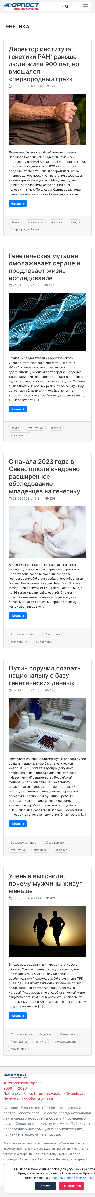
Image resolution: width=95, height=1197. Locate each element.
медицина (20, 642)
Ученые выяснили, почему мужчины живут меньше (46, 883)
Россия (62, 850)
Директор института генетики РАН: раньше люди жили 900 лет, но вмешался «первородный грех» (44, 63)
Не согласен (72, 1186)
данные (41, 850)
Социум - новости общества (31, 1034)
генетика (36, 222)
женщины (20, 1041)
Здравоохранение (23, 634)
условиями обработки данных (71, 1178)
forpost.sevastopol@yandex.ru (59, 1093)
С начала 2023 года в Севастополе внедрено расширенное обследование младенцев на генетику (44, 476)
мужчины (19, 1049)
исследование (66, 1041)
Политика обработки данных (28, 1099)
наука (76, 222)
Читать (16, 203)
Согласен (45, 1186)
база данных (56, 842)
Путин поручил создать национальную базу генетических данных (45, 675)
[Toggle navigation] (85, 6)
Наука (15, 222)
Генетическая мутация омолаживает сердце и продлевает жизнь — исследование (44, 267)
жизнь (57, 222)
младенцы (44, 642)
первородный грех (26, 229)
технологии (21, 435)
